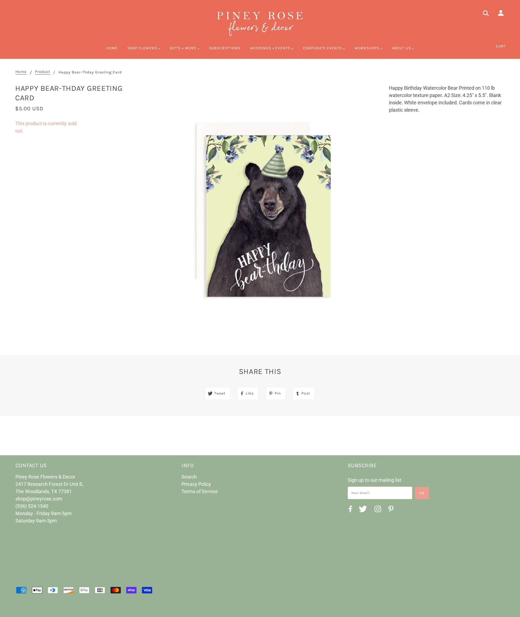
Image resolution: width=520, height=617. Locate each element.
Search (189, 477)
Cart (501, 46)
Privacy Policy (196, 484)
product (42, 72)
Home (21, 72)
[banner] (260, 23)
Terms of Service (199, 491)
